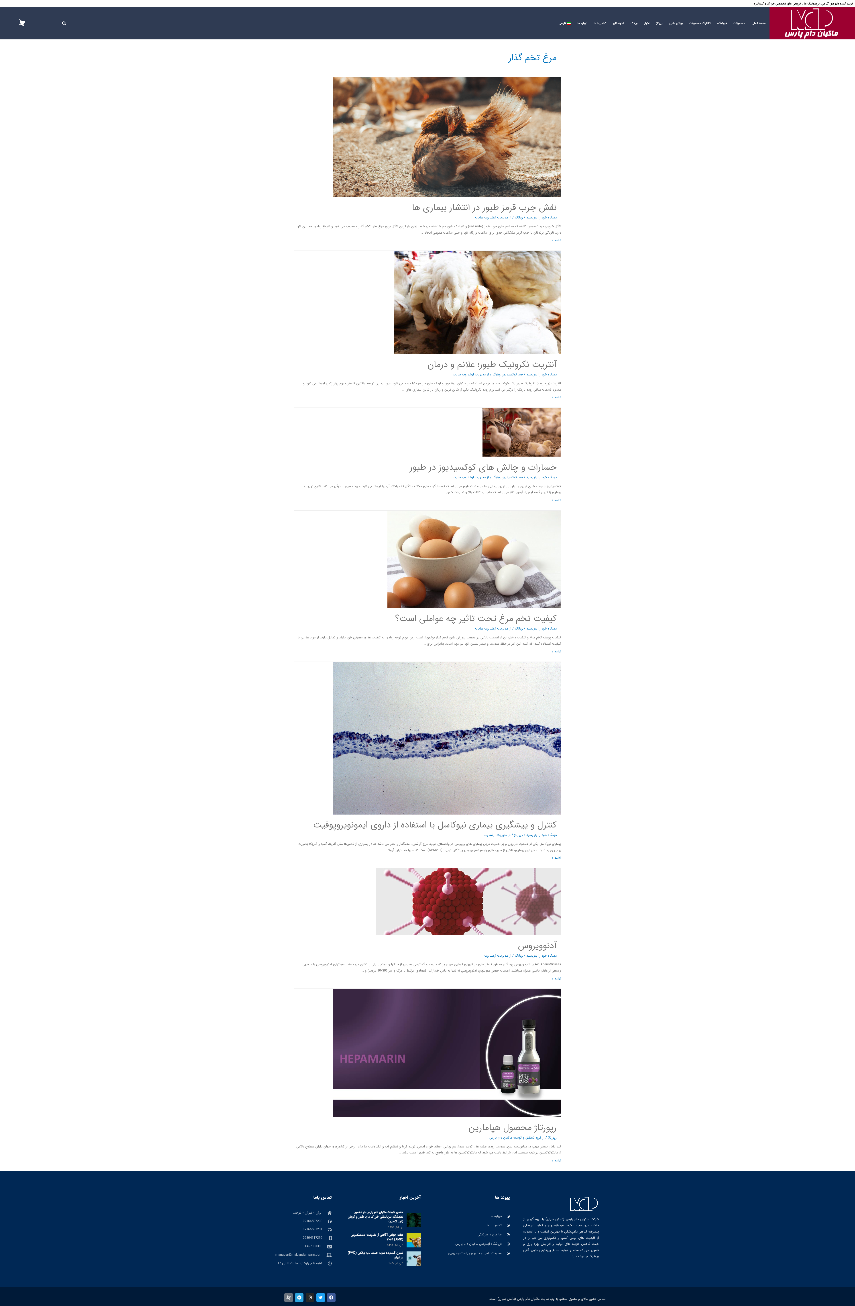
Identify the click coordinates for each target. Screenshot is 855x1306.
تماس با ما (600, 23)
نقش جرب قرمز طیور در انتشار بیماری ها (484, 208)
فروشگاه (722, 23)
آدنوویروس (537, 946)
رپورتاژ (518, 835)
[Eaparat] (288, 1297)
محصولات (739, 23)
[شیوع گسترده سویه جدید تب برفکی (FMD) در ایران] (414, 1258)
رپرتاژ (659, 23)
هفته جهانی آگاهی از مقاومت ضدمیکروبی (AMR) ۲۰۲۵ (377, 1237)
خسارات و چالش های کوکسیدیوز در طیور (483, 467)
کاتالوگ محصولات (700, 23)
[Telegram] (299, 1297)
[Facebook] (331, 1297)
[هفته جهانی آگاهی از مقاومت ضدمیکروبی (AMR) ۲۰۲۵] (414, 1240)
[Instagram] (310, 1297)
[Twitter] (320, 1297)
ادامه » (556, 240)
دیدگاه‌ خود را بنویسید (541, 217)
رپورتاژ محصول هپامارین (513, 1128)
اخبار (646, 23)
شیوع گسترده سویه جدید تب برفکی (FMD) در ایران (375, 1255)
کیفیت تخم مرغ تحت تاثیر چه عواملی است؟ (476, 619)
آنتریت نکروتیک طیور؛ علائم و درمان (492, 365)
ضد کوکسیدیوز (513, 374)
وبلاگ (634, 23)
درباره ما (582, 23)
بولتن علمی (676, 23)
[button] (64, 23)
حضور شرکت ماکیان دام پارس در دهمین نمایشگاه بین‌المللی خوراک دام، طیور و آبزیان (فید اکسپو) (375, 1217)
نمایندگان (618, 23)
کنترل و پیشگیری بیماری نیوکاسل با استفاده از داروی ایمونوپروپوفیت (435, 825)
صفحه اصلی (759, 23)
